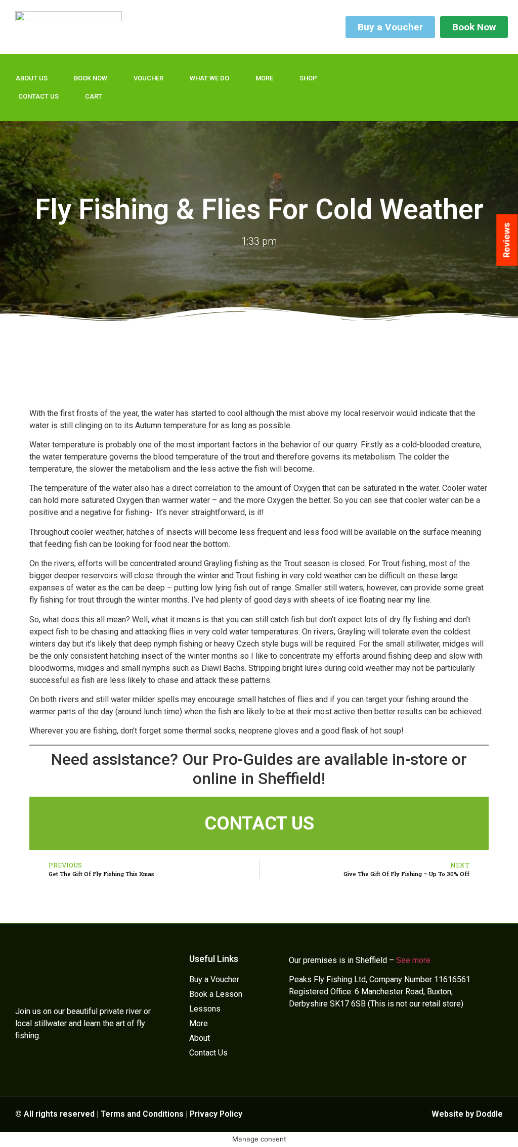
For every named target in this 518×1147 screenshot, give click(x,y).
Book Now (90, 78)
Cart (93, 96)
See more (413, 960)
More (264, 78)
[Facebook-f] (397, 71)
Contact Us (38, 96)
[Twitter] (431, 71)
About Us (32, 78)
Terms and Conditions (142, 1114)
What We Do (209, 78)
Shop (308, 78)
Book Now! (482, 1131)
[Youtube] (431, 100)
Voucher (148, 78)
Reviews (506, 240)
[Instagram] (397, 100)
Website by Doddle (467, 1114)
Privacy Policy (216, 1114)
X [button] (507, 1126)
